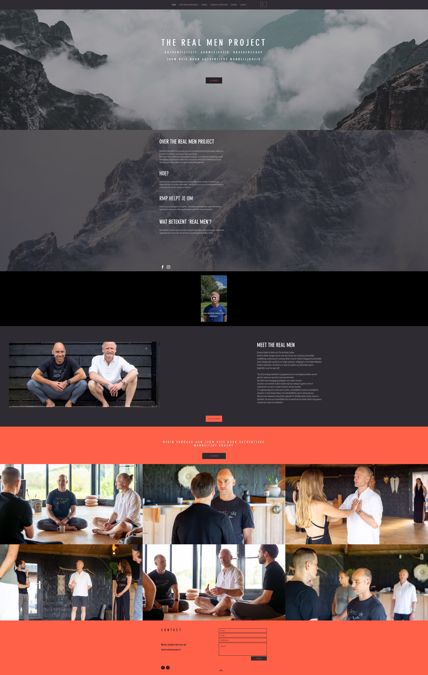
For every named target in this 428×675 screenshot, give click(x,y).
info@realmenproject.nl (171, 649)
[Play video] (214, 298)
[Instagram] (168, 267)
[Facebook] (162, 267)
